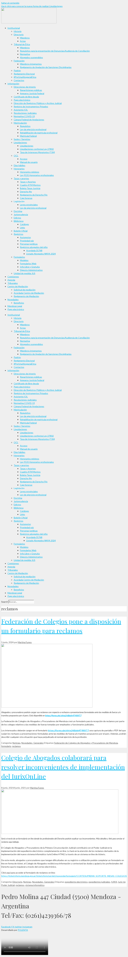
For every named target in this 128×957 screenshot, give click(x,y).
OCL (16, 155)
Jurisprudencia (21, 214)
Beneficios (19, 302)
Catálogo (24, 224)
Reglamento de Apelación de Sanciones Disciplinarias (45, 67)
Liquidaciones (20, 142)
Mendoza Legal (14, 306)
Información (13, 83)
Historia (17, 31)
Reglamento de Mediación (26, 296)
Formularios (19, 257)
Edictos (17, 217)
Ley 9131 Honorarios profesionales (37, 175)
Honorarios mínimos (29, 172)
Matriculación (20, 123)
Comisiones (13, 276)
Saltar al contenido (10, 3)
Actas (23, 41)
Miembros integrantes (31, 64)
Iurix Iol (121, 882)
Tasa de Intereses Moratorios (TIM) (37, 152)
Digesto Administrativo (31, 270)
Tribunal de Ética (22, 44)
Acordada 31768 (34, 250)
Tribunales (12, 283)
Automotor (25, 237)
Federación (19, 60)
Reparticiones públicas (31, 90)
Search (4, 601)
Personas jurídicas (29, 244)
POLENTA (23, 930)
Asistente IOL (21, 109)
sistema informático (34, 885)
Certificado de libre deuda (26, 96)
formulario (6, 746)
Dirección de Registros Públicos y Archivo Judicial (38, 103)
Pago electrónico (22, 100)
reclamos (16, 746)
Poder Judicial (8, 885)
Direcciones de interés (25, 87)
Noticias (16, 743)
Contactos (19, 80)
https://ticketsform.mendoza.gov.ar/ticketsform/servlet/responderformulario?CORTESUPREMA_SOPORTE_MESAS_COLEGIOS (64, 876)
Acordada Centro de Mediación (29, 293)
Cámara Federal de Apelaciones (29, 119)
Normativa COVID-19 (24, 116)
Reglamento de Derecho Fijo (33, 194)
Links (22, 227)
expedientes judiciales (99, 882)
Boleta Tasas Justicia (30, 188)
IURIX (114, 882)
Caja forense (26, 198)
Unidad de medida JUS (24, 273)
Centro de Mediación (17, 286)
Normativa (25, 54)
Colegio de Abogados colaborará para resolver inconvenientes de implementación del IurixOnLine (63, 766)
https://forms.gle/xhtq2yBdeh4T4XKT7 (63, 715)
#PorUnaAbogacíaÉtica (25, 77)
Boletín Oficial (20, 230)
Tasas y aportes (21, 178)
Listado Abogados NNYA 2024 (41, 253)
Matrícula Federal (28, 136)
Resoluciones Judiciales (25, 113)
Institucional (13, 28)
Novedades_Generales (32, 743)
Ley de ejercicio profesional (33, 129)
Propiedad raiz (27, 240)
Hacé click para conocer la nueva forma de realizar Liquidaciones (32, 6)
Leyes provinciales (29, 204)
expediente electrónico (76, 882)
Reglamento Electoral (24, 73)
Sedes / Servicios (22, 139)
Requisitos (25, 126)
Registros (18, 234)
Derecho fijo (26, 191)
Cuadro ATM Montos (30, 185)
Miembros (25, 37)
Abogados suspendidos (31, 57)
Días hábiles (19, 165)
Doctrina (18, 211)
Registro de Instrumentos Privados (31, 106)
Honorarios (19, 168)
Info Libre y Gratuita (30, 266)
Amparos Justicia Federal (32, 93)
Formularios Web (28, 263)
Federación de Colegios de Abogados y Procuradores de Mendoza (86, 743)
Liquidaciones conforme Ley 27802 (37, 149)
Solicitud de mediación (24, 289)
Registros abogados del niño (34, 247)
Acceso (23, 159)
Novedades (13, 299)
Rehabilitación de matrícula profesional (38, 132)
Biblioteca (18, 221)
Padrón (17, 70)
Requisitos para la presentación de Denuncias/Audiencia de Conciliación (55, 51)
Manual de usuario (29, 162)
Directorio (19, 34)
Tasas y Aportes (28, 181)
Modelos (24, 260)
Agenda (11, 280)
